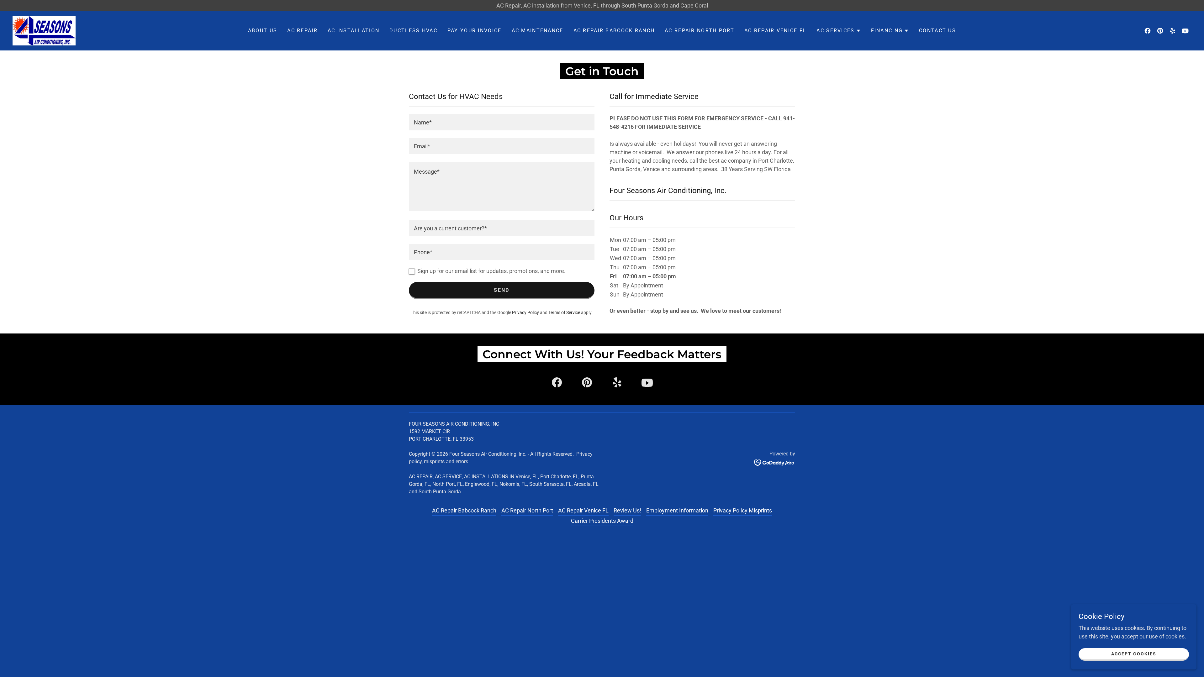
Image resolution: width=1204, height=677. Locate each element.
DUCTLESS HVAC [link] (413, 31)
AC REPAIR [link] (302, 31)
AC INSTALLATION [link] (353, 31)
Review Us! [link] (627, 510)
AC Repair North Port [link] (699, 31)
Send (501, 290)
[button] (838, 30)
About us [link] (262, 31)
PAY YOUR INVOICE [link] (474, 31)
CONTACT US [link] (937, 31)
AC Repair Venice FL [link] (775, 31)
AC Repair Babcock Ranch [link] (614, 31)
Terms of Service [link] (564, 312)
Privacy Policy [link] (525, 312)
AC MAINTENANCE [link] (537, 31)
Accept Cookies (1133, 653)
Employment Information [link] (677, 510)
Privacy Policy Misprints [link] (742, 510)
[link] (44, 30)
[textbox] (501, 122)
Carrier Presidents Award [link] (602, 520)
